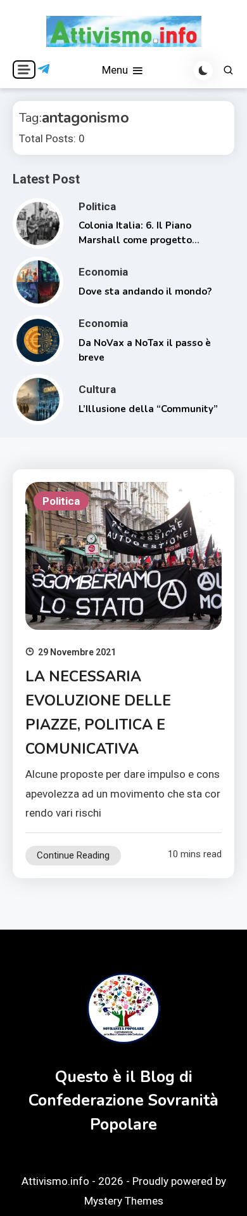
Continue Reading (73, 855)
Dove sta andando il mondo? (145, 291)
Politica (97, 206)
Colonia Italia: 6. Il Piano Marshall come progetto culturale (135, 239)
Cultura (97, 389)
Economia (103, 271)
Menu (116, 69)
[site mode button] (203, 70)
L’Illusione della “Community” (148, 409)
